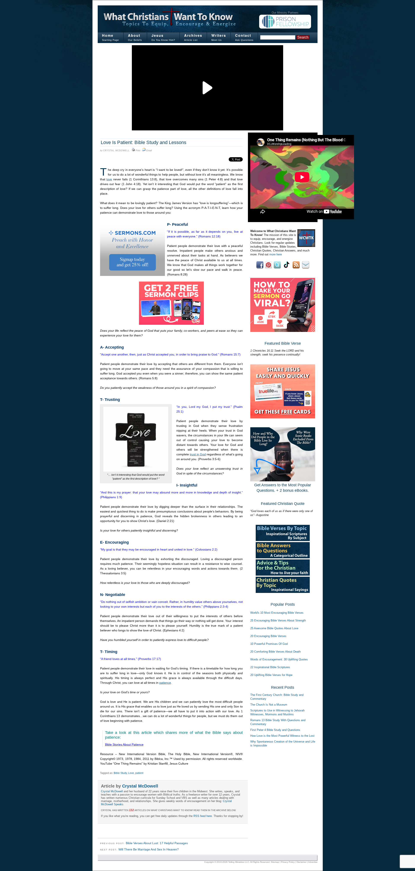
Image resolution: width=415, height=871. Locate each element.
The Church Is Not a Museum (268, 704)
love (109, 179)
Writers (218, 35)
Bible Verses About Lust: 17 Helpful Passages (157, 843)
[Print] (133, 150)
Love (131, 773)
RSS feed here (202, 816)
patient (139, 773)
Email (149, 150)
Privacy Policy (288, 862)
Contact (243, 35)
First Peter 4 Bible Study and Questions (275, 730)
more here (275, 254)
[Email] (144, 150)
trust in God (198, 454)
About (134, 35)
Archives (193, 35)
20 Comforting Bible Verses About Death (275, 651)
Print (138, 150)
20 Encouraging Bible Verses (268, 636)
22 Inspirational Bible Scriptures (270, 667)
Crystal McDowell (116, 150)
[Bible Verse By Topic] (283, 540)
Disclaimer (301, 862)
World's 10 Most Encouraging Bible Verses (276, 612)
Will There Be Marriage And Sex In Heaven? (148, 849)
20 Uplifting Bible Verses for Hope (271, 675)
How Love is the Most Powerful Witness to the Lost (282, 735)
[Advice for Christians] (283, 574)
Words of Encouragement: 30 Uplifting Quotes (279, 659)
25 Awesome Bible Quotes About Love (274, 628)
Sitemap (275, 862)
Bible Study (120, 773)
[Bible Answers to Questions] (283, 557)
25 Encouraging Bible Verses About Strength (278, 620)
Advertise (313, 862)
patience (165, 682)
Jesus (158, 35)
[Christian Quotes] (283, 592)
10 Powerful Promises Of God (269, 643)
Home (107, 35)
